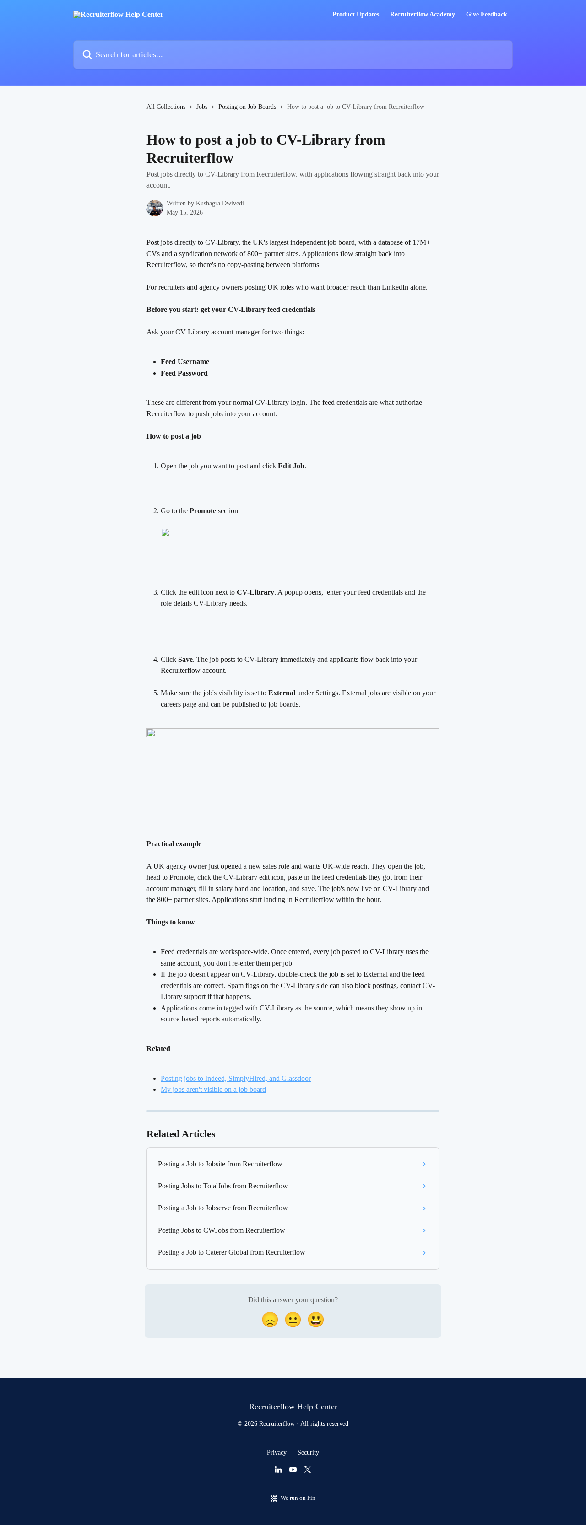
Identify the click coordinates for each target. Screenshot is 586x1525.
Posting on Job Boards (247, 106)
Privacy (277, 1452)
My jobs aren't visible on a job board (213, 1089)
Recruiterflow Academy (422, 14)
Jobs (201, 106)
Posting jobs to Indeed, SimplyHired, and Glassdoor (236, 1078)
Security (308, 1452)
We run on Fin (298, 1497)
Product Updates (355, 14)
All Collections (165, 106)
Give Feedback (486, 14)
